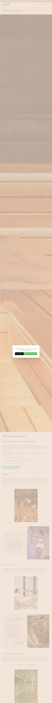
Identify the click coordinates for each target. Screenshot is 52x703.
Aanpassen (19, 353)
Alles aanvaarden (30, 353)
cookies (28, 349)
